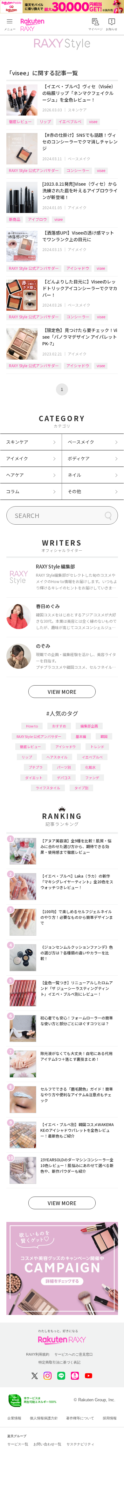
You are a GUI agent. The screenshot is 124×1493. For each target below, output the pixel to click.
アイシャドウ (77, 268)
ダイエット (34, 777)
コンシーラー (77, 170)
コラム (12, 491)
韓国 (103, 736)
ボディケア (79, 458)
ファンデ (92, 777)
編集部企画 (89, 725)
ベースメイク (79, 158)
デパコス (64, 777)
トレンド (97, 746)
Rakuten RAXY (34, 24)
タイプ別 (81, 787)
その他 (74, 491)
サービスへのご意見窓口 (73, 1354)
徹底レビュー (20, 121)
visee (93, 121)
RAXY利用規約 (37, 1354)
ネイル (74, 475)
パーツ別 (64, 767)
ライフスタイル (48, 787)
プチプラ (36, 767)
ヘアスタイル (56, 757)
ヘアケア (15, 475)
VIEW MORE (62, 691)
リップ (45, 121)
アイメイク (77, 207)
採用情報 (110, 1418)
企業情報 (14, 1418)
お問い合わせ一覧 (47, 1444)
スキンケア (77, 109)
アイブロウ (37, 219)
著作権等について (80, 1418)
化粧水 (90, 767)
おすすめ (59, 725)
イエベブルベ (70, 121)
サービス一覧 (17, 1444)
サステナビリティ (80, 1444)
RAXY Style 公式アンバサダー (34, 170)
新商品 (14, 219)
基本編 (81, 736)
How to (32, 725)
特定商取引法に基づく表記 (59, 1362)
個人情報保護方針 (44, 1418)
